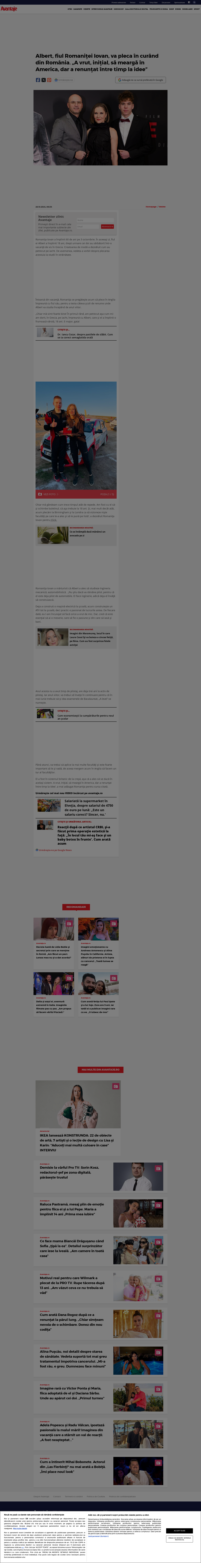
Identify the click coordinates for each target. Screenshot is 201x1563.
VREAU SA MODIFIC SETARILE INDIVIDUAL (179, 1539)
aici (23, 1547)
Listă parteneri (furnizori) (98, 1536)
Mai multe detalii (20, 1528)
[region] (100, 1537)
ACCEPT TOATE (179, 1531)
